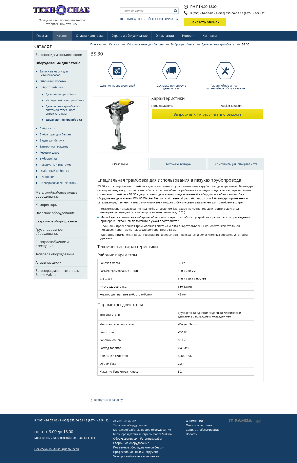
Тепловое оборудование (130, 425)
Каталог (62, 36)
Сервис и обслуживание (202, 430)
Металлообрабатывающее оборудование (142, 430)
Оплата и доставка (199, 425)
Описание (120, 164)
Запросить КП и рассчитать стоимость (208, 114)
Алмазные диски (124, 421)
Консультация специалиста (236, 164)
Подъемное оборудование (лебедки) (138, 447)
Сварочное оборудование (131, 443)
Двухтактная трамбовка (218, 44)
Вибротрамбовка (183, 44)
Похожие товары (178, 164)
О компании (194, 421)
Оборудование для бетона (145, 44)
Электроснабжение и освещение (136, 456)
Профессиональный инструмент (135, 452)
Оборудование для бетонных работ (137, 438)
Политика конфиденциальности (56, 449)
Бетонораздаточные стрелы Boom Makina (142, 434)
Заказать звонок (205, 22)
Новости (191, 434)
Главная (96, 44)
